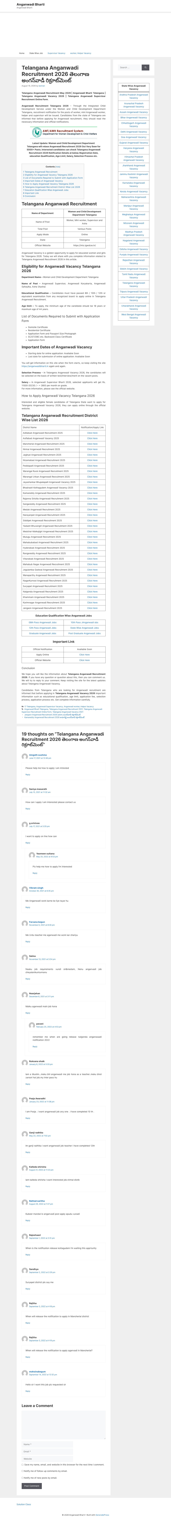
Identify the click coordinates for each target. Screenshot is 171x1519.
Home (21, 53)
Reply (28, 774)
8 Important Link (31, 193)
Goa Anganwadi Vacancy (133, 137)
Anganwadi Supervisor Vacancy (49, 706)
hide (58, 167)
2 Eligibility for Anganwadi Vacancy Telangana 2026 (48, 175)
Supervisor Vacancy (56, 53)
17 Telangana (29, 706)
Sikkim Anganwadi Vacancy (134, 269)
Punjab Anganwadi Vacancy (134, 254)
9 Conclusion (29, 196)
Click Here (92, 433)
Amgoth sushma (38, 755)
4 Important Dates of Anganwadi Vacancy (43, 181)
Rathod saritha (37, 1201)
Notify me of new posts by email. (40, 1478)
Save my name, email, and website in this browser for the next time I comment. (64, 1464)
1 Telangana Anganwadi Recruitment (40, 172)
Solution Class (24, 1504)
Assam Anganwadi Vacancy (134, 112)
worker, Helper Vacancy (80, 53)
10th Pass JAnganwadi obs (84, 622)
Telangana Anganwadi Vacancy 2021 (68, 712)
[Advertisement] (85, 30)
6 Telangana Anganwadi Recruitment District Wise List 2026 (51, 187)
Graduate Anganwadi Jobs (42, 633)
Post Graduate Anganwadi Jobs (84, 633)
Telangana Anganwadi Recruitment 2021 (66, 709)
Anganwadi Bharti (31, 4)
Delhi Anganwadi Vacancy (134, 132)
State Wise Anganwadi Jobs (84, 628)
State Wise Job (36, 53)
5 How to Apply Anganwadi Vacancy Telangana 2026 (48, 184)
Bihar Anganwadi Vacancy (134, 117)
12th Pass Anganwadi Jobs (42, 628)
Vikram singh (36, 888)
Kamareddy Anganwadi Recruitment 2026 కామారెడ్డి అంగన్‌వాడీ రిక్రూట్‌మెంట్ (54, 717)
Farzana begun (37, 922)
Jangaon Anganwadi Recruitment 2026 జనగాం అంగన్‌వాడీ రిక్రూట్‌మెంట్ (52, 715)
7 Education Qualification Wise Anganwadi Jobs (45, 190)
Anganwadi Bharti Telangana (36, 709)
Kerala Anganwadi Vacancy (133, 191)
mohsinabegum (37, 1371)
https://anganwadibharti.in (35, 366)
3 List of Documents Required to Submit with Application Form (53, 178)
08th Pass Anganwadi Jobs (42, 622)
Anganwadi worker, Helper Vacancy (79, 706)
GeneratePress (102, 1515)
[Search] (145, 68)
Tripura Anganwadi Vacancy (134, 291)
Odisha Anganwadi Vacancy (134, 249)
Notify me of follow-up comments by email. (45, 1471)
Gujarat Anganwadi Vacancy (133, 142)
